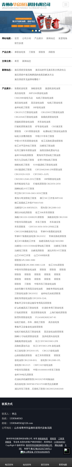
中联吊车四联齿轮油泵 (25, 269)
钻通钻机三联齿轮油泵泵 (55, 131)
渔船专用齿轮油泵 (55, 289)
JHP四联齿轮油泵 (52, 179)
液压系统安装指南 (23, 70)
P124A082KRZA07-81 (45, 317)
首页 (17, 38)
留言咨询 (45, 464)
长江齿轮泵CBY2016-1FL (27, 350)
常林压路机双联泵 (57, 236)
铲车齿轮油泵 (41, 126)
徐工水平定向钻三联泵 (25, 145)
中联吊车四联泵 (22, 369)
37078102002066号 (36, 452)
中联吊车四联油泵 (23, 222)
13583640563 (16, 418)
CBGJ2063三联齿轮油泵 (52, 112)
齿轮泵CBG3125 (22, 365)
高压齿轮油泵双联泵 (54, 331)
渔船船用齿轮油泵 (23, 341)
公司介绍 (26, 38)
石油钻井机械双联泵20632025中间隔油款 (34, 379)
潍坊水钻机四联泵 (23, 212)
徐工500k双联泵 (56, 265)
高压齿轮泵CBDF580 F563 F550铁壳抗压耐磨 (36, 384)
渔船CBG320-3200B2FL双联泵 (29, 217)
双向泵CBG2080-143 (51, 207)
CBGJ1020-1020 (22, 174)
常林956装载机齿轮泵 (51, 231)
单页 (17, 61)
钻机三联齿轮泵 (55, 103)
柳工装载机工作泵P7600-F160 (29, 203)
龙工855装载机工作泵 (25, 241)
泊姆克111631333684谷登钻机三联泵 (32, 246)
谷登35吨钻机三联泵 (47, 160)
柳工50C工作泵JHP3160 (51, 198)
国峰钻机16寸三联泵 (24, 188)
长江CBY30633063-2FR (46, 341)
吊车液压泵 (55, 222)
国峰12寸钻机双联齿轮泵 (27, 336)
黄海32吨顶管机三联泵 (26, 198)
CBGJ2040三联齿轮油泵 (26, 117)
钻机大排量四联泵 (23, 136)
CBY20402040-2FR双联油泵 (48, 169)
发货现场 (62, 38)
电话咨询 (9, 464)
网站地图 (59, 445)
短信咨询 (27, 464)
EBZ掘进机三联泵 (23, 169)
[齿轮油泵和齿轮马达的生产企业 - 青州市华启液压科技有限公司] (36, 22)
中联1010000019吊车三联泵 (46, 369)
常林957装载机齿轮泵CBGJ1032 (30, 236)
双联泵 (42, 52)
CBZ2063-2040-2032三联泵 (28, 179)
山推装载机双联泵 (23, 355)
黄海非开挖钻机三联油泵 (49, 155)
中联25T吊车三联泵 (44, 136)
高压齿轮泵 (20, 93)
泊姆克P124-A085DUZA (26, 207)
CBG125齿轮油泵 (50, 350)
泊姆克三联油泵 (47, 145)
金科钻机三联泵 (22, 107)
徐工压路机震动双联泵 (52, 141)
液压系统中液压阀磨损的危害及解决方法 (34, 74)
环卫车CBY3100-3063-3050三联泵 (31, 193)
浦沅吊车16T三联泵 (56, 250)
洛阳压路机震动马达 (49, 150)
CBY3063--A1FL (41, 174)
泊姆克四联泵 (37, 250)
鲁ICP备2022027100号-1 (41, 448)
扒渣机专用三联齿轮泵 (53, 308)
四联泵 (52, 52)
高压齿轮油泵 (37, 103)
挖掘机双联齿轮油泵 (24, 122)
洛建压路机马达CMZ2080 (51, 241)
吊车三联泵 (40, 222)
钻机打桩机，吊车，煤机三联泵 (30, 322)
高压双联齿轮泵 (38, 312)
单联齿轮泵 (20, 52)
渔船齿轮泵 (36, 88)
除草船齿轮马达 (22, 183)
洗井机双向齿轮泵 (50, 336)
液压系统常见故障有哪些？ (28, 79)
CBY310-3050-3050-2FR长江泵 (44, 226)
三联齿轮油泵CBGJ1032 (26, 293)
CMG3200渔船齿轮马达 (26, 231)
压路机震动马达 (22, 346)
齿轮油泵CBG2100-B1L (26, 360)
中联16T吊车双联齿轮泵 (26, 141)
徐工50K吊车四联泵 (44, 212)
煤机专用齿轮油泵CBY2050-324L (31, 298)
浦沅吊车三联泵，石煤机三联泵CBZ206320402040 (39, 389)
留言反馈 (19, 43)
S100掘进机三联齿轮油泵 (45, 164)
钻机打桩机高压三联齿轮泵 (28, 331)
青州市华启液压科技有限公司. (39, 445)
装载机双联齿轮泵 (49, 117)
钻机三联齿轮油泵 (45, 98)
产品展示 (38, 38)
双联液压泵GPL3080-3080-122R (30, 265)
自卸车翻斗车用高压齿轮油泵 (29, 289)
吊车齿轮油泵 (44, 122)
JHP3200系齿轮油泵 (38, 93)
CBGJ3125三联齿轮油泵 (26, 112)
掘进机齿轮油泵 (52, 88)
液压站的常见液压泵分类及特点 (50, 70)
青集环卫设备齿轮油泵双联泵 (29, 327)
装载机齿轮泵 (21, 88)
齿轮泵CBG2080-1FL (51, 360)
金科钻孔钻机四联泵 (51, 293)
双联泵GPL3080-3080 (25, 260)
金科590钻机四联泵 (24, 155)
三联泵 (32, 52)
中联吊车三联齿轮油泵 (45, 284)
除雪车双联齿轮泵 (23, 317)
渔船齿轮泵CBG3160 (57, 217)
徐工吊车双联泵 (43, 355)
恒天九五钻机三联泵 (24, 160)
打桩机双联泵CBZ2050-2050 (47, 183)
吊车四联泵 (20, 226)
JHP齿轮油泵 (39, 107)
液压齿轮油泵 (21, 103)
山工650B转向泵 (42, 255)
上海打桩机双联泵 (58, 312)
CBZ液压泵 (57, 126)
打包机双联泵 (21, 312)
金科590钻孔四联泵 (24, 374)
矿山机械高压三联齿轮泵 (27, 308)
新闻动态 (50, 38)
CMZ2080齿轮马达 (24, 98)
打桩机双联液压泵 (23, 126)
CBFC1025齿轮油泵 (43, 365)
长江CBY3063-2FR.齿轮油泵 (46, 346)
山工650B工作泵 (22, 255)
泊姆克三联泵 (60, 246)
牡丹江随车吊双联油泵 (25, 150)
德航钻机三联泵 (22, 164)
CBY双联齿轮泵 (32, 131)
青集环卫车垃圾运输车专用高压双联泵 (33, 303)
